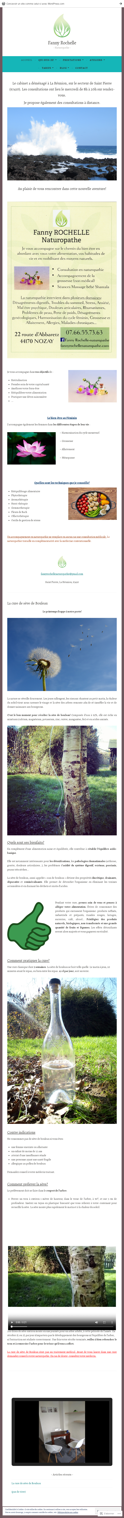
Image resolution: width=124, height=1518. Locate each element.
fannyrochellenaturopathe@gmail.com (62, 574)
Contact (81, 68)
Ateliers (96, 60)
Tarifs (46, 68)
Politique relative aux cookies (67, 1512)
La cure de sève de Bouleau (27, 603)
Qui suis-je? (46, 60)
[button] (54, 1454)
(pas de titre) (19, 1492)
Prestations (72, 60)
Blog (63, 68)
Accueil (26, 60)
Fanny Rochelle (62, 43)
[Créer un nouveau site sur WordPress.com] (62, 3)
